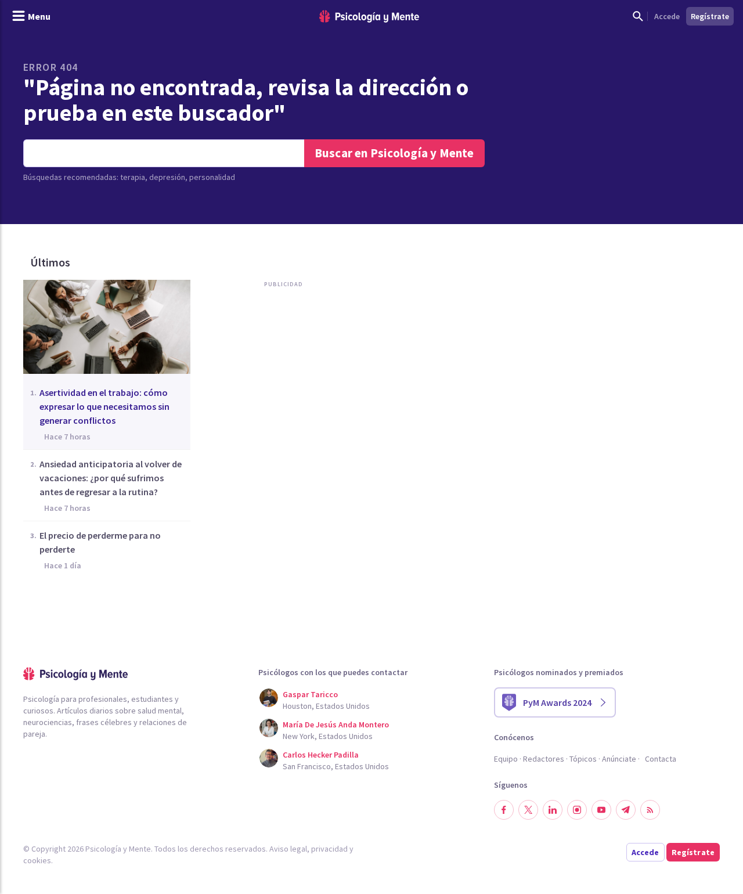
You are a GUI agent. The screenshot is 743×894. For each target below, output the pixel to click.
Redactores (543, 759)
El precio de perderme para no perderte (100, 542)
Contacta (660, 759)
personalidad (212, 177)
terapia (132, 177)
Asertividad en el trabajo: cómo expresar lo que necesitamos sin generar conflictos (104, 406)
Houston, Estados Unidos (326, 706)
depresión (167, 177)
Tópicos (583, 759)
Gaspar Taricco (310, 694)
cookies (37, 860)
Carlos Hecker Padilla (321, 754)
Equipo (506, 759)
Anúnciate (619, 759)
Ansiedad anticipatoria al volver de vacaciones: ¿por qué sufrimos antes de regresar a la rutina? (110, 478)
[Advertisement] (287, 411)
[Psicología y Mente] (369, 16)
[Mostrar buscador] (638, 16)
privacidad (329, 848)
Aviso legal (288, 848)
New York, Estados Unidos (328, 736)
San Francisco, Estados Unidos (336, 766)
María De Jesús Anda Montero (336, 724)
